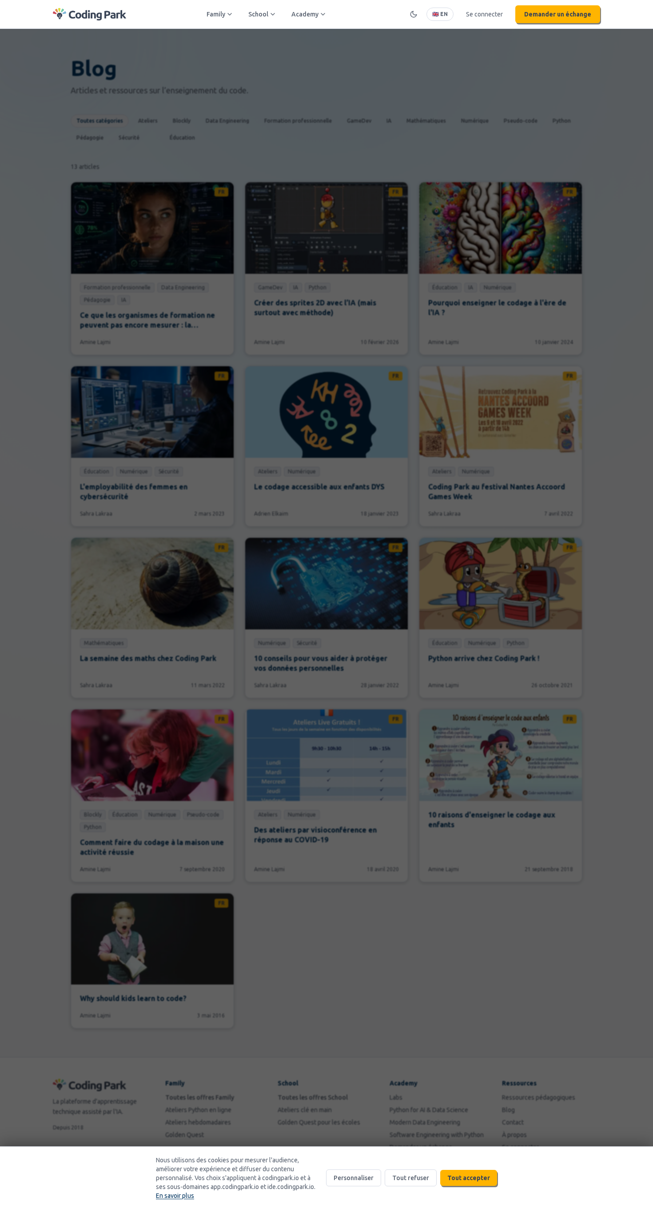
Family (216, 14)
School (258, 14)
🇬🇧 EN (440, 14)
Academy (305, 14)
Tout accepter (468, 1177)
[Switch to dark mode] (413, 14)
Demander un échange (557, 14)
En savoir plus (175, 1195)
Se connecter (484, 14)
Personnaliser (354, 1177)
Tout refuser (410, 1177)
